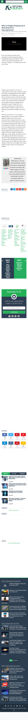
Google (3, 34)
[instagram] (14, 706)
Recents (6, 473)
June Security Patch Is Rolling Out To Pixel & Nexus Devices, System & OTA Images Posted (17, 608)
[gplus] (11, 706)
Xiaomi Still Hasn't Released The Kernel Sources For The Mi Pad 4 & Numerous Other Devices (17, 615)
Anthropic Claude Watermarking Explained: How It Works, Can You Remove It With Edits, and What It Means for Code (14, 651)
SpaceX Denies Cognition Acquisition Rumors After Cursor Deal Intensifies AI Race (16, 635)
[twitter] (8, 706)
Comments (22, 473)
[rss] (22, 706)
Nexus (10, 34)
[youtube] (19, 706)
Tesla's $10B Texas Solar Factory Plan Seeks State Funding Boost (16, 677)
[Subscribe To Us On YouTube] (18, 316)
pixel (13, 34)
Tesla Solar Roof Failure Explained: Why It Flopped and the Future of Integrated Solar (17, 627)
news (7, 34)
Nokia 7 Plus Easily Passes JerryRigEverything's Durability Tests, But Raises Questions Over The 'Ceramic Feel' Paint (14, 600)
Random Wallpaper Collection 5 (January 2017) (17, 584)
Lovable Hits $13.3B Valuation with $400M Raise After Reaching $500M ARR (17, 692)
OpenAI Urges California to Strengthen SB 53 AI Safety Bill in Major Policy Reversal (17, 499)
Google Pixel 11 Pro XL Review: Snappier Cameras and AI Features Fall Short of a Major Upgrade (17, 477)
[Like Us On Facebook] (9, 316)
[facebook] (5, 706)
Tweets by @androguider (14, 543)
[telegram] (17, 706)
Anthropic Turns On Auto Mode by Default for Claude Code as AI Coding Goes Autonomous (17, 671)
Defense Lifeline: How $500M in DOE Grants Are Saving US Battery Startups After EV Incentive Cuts (17, 485)
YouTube (14, 473)
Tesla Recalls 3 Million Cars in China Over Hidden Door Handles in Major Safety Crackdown (17, 643)
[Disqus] (14, 365)
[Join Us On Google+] (15, 316)
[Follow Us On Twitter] (12, 316)
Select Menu (2, 1)
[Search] (26, 1)
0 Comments (18, 33)
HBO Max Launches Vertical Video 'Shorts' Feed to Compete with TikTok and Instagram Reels (17, 685)
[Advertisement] (14, 77)
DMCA (11, 660)
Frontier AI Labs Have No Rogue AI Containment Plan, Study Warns (16, 491)
